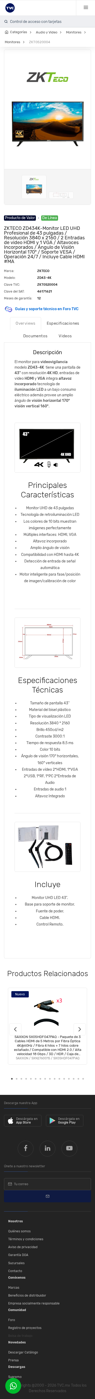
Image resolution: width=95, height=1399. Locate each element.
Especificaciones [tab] (63, 323)
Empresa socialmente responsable (34, 1303)
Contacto (15, 1271)
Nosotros (15, 1221)
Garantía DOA (18, 1255)
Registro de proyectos (24, 1328)
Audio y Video (46, 32)
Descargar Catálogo (23, 1352)
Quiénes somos (19, 1231)
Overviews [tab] (25, 323)
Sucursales (16, 1263)
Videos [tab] (65, 336)
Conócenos (17, 1277)
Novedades (17, 1342)
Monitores (74, 32)
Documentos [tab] (35, 336)
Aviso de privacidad (22, 1247)
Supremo (15, 1377)
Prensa (13, 1360)
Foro (11, 1320)
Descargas (16, 1367)
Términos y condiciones (25, 1239)
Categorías (18, 32)
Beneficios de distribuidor (27, 1295)
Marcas (13, 1287)
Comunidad (17, 1310)
